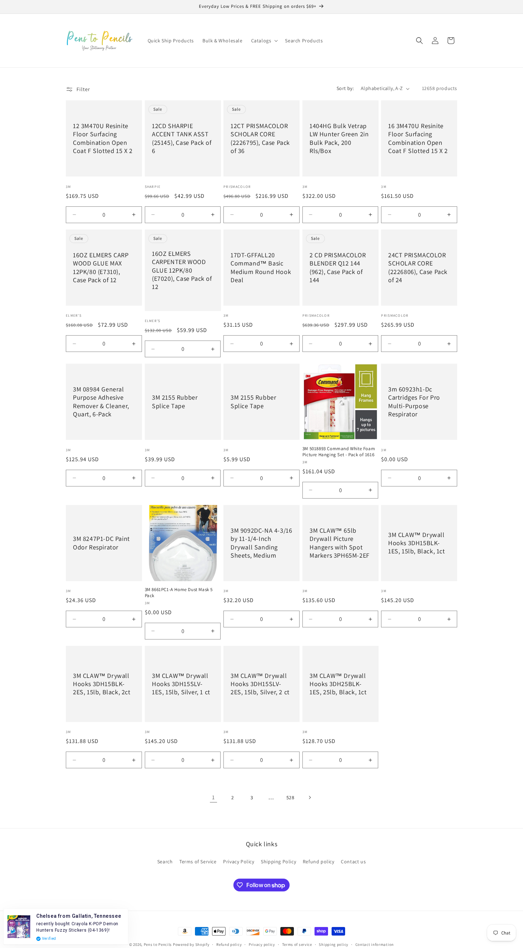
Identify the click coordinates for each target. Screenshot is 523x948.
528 (290, 797)
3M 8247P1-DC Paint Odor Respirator (101, 542)
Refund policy (318, 861)
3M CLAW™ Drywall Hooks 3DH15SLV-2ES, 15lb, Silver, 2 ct (260, 684)
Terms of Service (198, 861)
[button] (264, 40)
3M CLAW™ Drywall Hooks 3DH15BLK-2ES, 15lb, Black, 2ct (102, 684)
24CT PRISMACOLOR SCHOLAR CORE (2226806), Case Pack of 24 (418, 267)
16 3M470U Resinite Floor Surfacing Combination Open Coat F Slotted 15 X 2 (418, 138)
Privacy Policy (238, 861)
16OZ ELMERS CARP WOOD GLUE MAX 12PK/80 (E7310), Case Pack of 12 (101, 267)
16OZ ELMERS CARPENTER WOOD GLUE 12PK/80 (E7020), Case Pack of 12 (182, 270)
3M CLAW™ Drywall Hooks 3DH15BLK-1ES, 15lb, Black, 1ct (416, 542)
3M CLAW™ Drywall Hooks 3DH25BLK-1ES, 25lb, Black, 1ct (338, 684)
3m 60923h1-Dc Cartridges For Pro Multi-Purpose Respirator (414, 401)
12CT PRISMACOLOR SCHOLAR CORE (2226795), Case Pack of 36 (260, 138)
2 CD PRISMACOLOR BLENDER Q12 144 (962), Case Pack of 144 (338, 267)
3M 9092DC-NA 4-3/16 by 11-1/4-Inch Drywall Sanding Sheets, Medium (261, 542)
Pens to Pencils (158, 944)
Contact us (353, 861)
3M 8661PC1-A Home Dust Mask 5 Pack (179, 593)
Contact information (374, 944)
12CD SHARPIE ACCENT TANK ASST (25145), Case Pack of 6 (182, 138)
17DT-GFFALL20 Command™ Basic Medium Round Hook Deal (261, 267)
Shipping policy (333, 944)
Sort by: (345, 88)
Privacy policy (262, 944)
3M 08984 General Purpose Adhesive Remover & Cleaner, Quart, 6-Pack (101, 401)
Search (165, 861)
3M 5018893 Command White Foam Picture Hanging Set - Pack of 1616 (338, 452)
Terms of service (297, 944)
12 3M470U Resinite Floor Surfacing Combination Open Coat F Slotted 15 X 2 (103, 138)
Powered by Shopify (191, 944)
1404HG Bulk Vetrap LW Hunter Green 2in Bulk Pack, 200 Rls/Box (339, 138)
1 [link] (213, 797)
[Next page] (309, 797)
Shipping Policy (278, 861)
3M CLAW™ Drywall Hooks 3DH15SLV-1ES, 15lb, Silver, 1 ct (181, 684)
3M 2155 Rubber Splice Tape (174, 402)
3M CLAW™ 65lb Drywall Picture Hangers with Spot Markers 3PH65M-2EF (340, 542)
